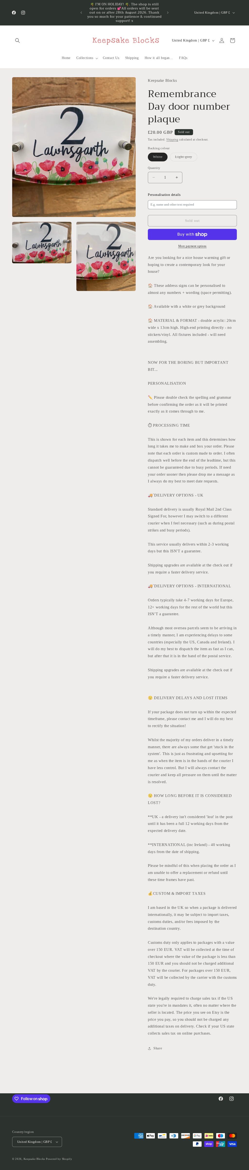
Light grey (186, 158)
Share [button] (157, 1048)
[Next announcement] (167, 12)
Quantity (154, 168)
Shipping (172, 139)
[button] (17, 40)
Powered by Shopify (59, 1158)
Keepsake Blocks (34, 1158)
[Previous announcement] (81, 12)
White (160, 158)
